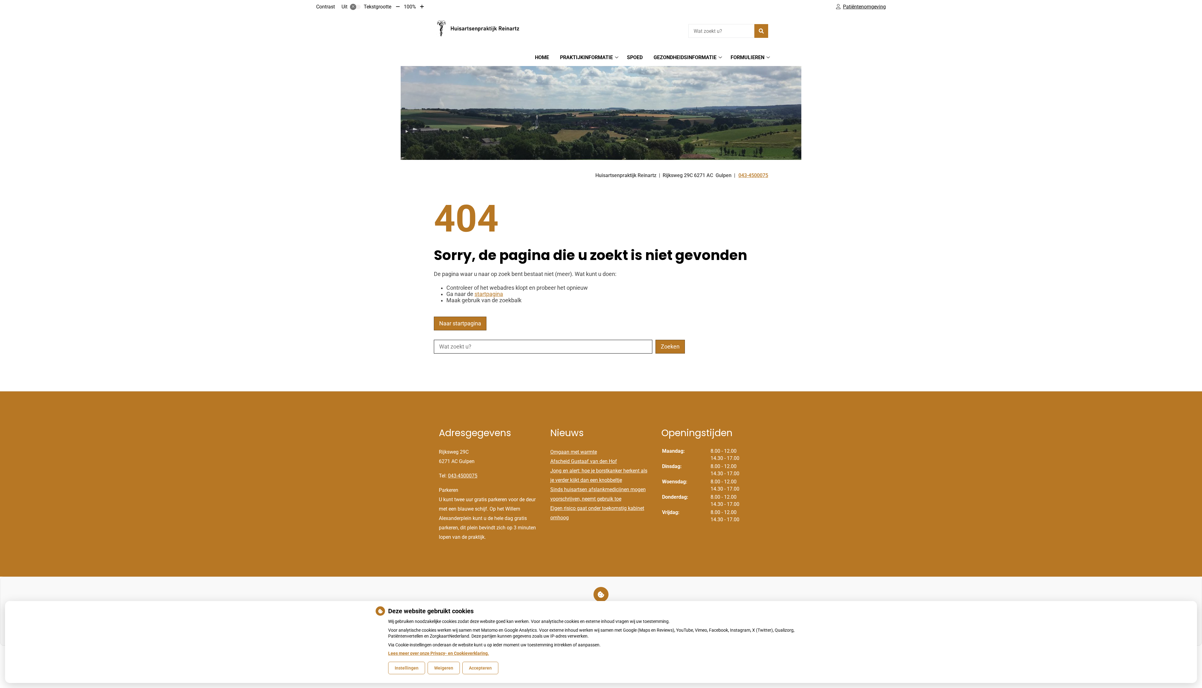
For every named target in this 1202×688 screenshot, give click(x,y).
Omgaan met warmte (573, 452)
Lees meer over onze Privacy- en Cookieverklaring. (438, 653)
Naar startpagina (460, 323)
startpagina (489, 294)
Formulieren (747, 57)
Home (542, 57)
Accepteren (480, 667)
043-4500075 (462, 476)
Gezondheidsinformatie (685, 57)
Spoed (635, 57)
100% (410, 7)
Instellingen (407, 667)
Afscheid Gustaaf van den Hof (583, 461)
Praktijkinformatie (586, 57)
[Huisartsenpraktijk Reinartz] (481, 30)
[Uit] (355, 7)
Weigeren (443, 667)
